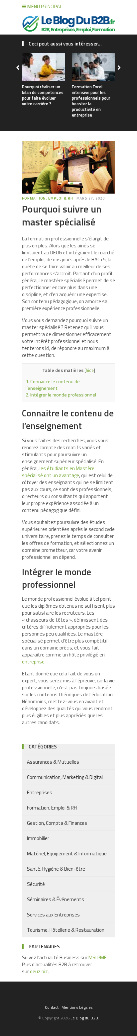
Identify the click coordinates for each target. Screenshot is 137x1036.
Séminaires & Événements (55, 899)
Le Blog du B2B (84, 1018)
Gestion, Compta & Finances (57, 823)
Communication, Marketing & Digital (65, 777)
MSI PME (97, 957)
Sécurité (36, 884)
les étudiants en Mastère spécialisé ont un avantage (58, 472)
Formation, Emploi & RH (47, 198)
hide (90, 370)
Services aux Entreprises (53, 914)
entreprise (33, 661)
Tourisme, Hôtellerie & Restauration (65, 930)
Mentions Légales (77, 1007)
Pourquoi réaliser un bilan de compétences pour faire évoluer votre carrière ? (43, 95)
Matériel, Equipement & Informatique (67, 853)
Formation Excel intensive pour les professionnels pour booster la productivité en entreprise (91, 100)
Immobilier (38, 838)
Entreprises (39, 792)
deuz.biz (39, 971)
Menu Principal (44, 6)
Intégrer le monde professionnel (61, 394)
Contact (52, 1007)
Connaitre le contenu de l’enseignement (53, 385)
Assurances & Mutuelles (53, 762)
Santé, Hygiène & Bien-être (56, 869)
